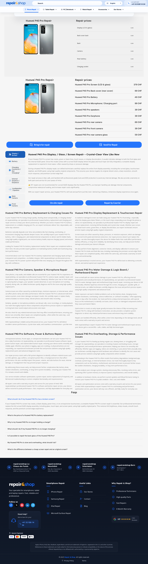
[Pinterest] (22, 505)
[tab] (15, 154)
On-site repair (56, 203)
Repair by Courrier (112, 203)
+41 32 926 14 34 (138, 4)
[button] (59, 483)
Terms (84, 561)
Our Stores (117, 9)
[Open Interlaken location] (104, 467)
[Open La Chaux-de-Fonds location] (35, 467)
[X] (16, 505)
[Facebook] (11, 505)
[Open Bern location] (139, 467)
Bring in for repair (42, 145)
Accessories (102, 9)
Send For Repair (110, 145)
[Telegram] (33, 505)
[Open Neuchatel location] (70, 467)
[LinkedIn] (27, 505)
